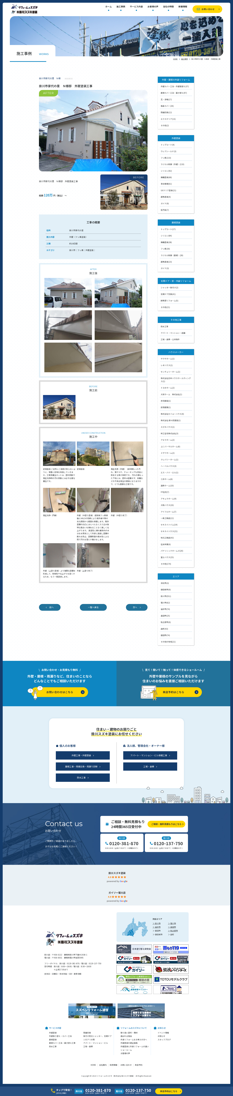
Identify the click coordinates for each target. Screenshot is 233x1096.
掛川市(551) (166, 596)
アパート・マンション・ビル (95, 1043)
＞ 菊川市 (172, 923)
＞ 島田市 (172, 927)
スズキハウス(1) (167, 427)
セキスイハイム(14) (169, 524)
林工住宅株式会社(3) (169, 433)
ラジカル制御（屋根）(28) (172, 255)
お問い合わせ (208, 9)
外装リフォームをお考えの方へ (134, 1039)
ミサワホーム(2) (167, 453)
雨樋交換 (87, 1032)
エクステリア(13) (168, 119)
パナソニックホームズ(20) (172, 550)
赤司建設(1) (166, 400)
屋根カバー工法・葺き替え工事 (62, 1043)
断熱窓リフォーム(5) (169, 300)
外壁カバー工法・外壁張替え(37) (175, 86)
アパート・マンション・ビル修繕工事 (148, 755)
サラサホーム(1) (167, 358)
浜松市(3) (165, 583)
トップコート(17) (168, 229)
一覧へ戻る (93, 607)
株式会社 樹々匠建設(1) (171, 420)
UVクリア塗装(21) (168, 190)
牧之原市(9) (166, 622)
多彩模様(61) (166, 183)
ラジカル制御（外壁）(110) (172, 164)
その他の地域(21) (168, 641)
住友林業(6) (166, 544)
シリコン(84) (166, 235)
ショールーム (126, 1050)
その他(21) (165, 307)
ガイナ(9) (165, 203)
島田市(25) (165, 615)
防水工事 (164, 326)
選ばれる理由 (126, 1036)
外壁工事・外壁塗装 (81, 755)
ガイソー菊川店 (117, 892)
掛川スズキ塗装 (117, 873)
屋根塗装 (53, 1039)
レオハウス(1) (167, 365)
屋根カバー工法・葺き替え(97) (174, 92)
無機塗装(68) (166, 177)
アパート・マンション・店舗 (173, 333)
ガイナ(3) (165, 268)
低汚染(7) (165, 210)
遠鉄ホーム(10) (167, 485)
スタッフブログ (164, 1039)
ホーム (108, 6)
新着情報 (183, 6)
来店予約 (138, 1065)
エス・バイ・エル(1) (169, 472)
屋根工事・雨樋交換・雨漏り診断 (81, 766)
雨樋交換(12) (166, 112)
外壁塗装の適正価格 (129, 1043)
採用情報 (113, 1065)
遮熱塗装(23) (166, 261)
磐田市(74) (165, 635)
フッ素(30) (165, 248)
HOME (175, 59)
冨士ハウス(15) (167, 557)
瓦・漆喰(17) (166, 99)
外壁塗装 (53, 1032)
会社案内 (103, 1065)
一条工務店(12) (167, 518)
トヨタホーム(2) (167, 387)
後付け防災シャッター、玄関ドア (97, 1036)
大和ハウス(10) (167, 505)
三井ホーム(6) (167, 479)
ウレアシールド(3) (168, 151)
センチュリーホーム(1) (170, 371)
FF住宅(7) (165, 492)
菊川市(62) (165, 602)
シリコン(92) (166, 170)
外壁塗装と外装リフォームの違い (135, 1046)
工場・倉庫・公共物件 (170, 339)
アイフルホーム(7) (168, 511)
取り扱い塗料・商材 (129, 1032)
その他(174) (166, 563)
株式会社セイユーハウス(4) (172, 414)
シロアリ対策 (89, 1039)
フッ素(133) (166, 157)
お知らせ (161, 1036)
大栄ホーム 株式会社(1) (171, 394)
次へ (135, 607)
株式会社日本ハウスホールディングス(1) (176, 379)
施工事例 (120, 6)
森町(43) (164, 628)
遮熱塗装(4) (166, 196)
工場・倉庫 (148, 766)
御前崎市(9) (166, 589)
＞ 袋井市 (157, 927)
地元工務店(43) (167, 537)
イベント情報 (163, 1032)
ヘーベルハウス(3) (168, 466)
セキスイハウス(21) (169, 531)
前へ (51, 607)
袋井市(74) (165, 609)
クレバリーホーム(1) (169, 459)
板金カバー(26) (167, 106)
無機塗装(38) (166, 242)
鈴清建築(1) (166, 407)
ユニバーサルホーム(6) (170, 446)
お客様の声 (153, 6)
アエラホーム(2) (167, 440)
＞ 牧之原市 (173, 930)
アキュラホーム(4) (168, 498)
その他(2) (165, 125)
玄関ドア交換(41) (168, 294)
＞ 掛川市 (157, 923)
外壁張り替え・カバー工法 (60, 1036)
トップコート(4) (167, 144)
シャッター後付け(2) (169, 287)
